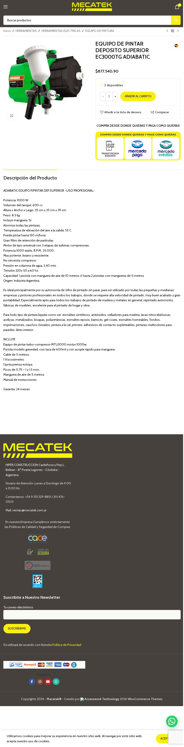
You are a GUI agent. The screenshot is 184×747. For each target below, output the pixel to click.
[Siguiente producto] (178, 31)
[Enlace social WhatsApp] (56, 681)
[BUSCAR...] (176, 20)
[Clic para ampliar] (12, 116)
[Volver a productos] (172, 31)
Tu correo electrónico (18, 607)
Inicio (7, 31)
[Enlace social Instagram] (40, 681)
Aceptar (166, 738)
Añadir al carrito (138, 96)
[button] (172, 721)
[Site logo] (92, 6)
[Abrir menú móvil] (5, 6)
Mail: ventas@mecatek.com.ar (26, 510)
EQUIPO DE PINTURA (99, 31)
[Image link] (37, 565)
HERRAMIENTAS (26, 31)
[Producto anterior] (167, 31)
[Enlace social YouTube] (48, 681)
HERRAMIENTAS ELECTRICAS (61, 31)
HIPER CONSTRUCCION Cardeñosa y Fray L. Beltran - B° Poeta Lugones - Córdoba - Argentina (35, 470)
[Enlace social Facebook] (31, 681)
